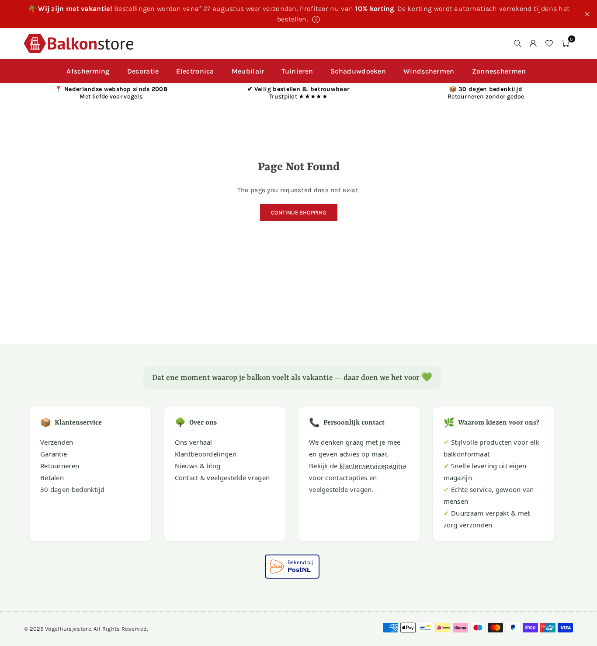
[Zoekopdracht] (517, 43)
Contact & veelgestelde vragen (222, 477)
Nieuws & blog (198, 465)
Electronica (195, 71)
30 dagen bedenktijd (72, 489)
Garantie (53, 453)
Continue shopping (298, 212)
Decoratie (143, 71)
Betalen (52, 477)
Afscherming (87, 71)
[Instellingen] (533, 43)
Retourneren (59, 465)
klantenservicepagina (373, 465)
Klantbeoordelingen (205, 453)
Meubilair (248, 71)
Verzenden (56, 442)
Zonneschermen (499, 71)
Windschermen (429, 71)
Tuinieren (297, 71)
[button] (565, 43)
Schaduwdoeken (358, 71)
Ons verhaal (193, 442)
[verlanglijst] (549, 43)
